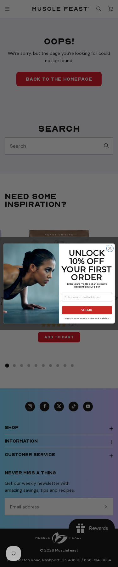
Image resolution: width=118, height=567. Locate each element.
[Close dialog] (109, 248)
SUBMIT (87, 310)
